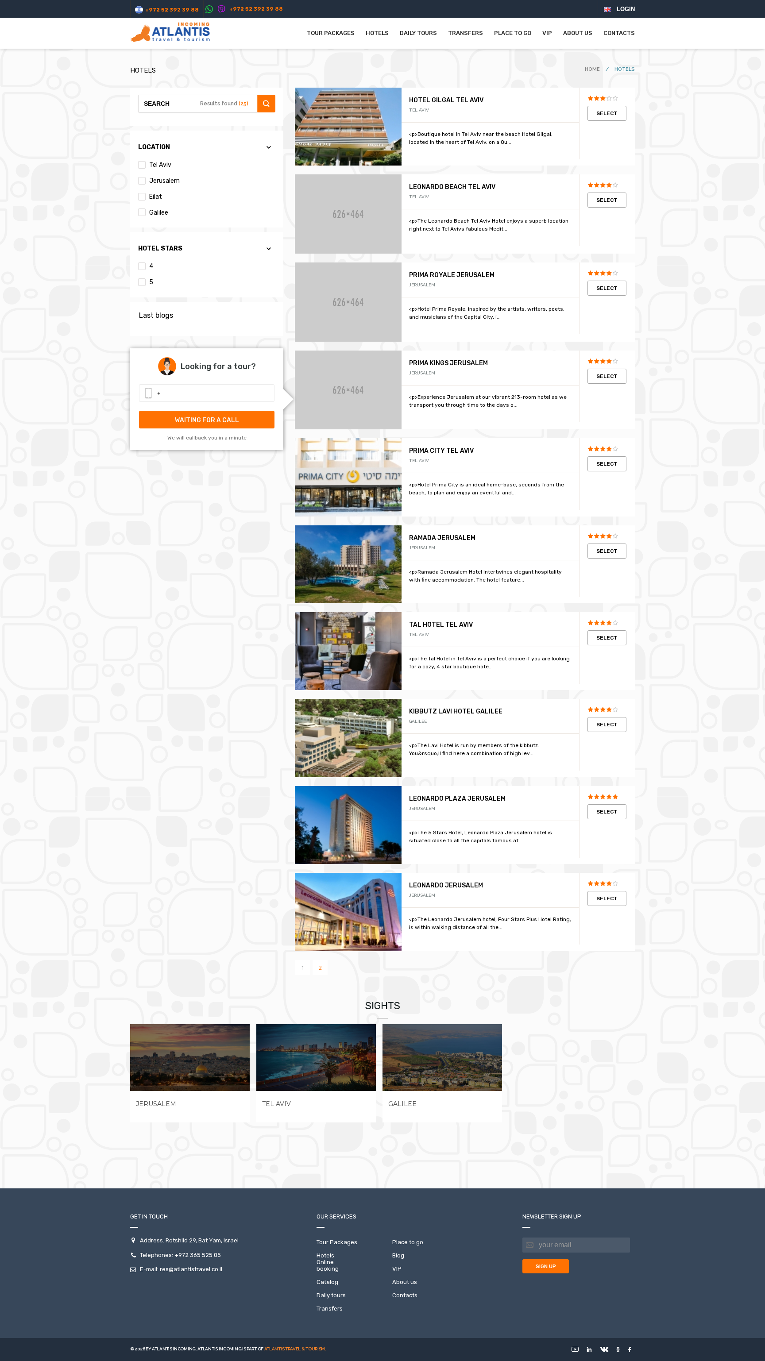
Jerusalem (164, 181)
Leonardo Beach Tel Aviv (452, 187)
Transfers (465, 33)
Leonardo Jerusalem (446, 885)
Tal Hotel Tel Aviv (441, 624)
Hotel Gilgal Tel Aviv (446, 100)
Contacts (619, 33)
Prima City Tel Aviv (441, 451)
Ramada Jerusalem (442, 538)
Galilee (158, 212)
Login (626, 9)
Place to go (512, 33)
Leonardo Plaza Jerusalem (457, 798)
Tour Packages (331, 33)
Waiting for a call (207, 420)
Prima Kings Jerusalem (448, 363)
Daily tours (418, 33)
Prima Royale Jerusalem (452, 275)
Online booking (328, 1265)
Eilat (155, 196)
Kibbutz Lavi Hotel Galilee (455, 711)
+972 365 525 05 (197, 1255)
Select (607, 113)
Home (593, 69)
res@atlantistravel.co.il (191, 1269)
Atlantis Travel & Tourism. (295, 1348)
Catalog (327, 1282)
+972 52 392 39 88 (172, 10)
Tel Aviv (159, 165)
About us (577, 33)
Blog (398, 1255)
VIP (547, 33)
